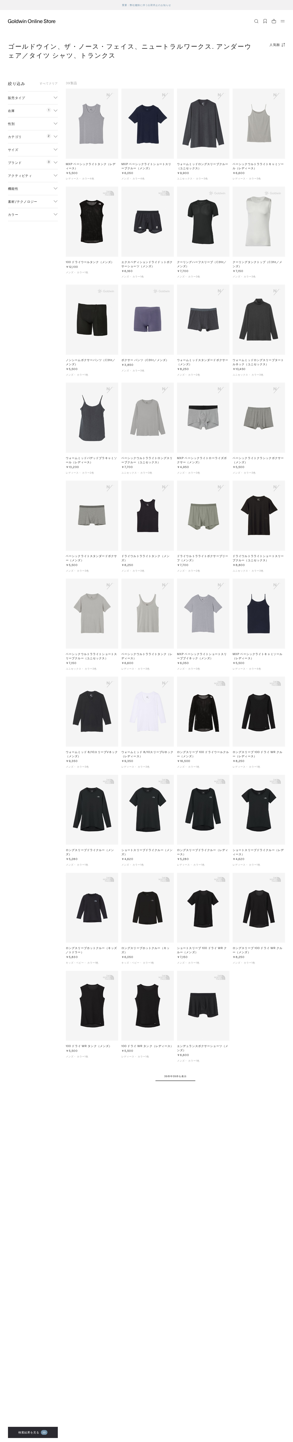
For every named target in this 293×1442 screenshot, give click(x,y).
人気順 (274, 45)
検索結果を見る (32, 1432)
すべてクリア (49, 83)
